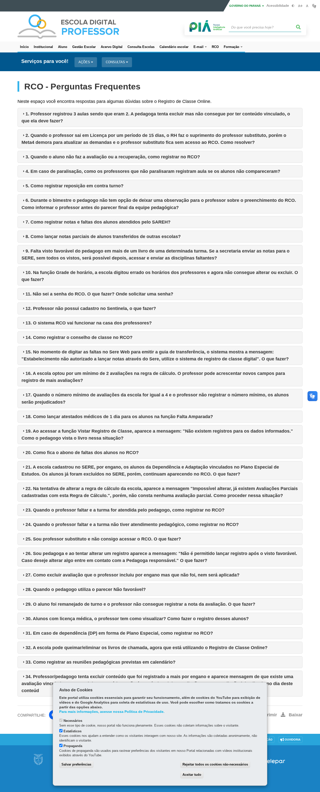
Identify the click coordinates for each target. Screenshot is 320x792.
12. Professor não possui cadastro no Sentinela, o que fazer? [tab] (91, 308)
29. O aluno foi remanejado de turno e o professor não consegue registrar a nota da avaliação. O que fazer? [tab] (140, 604)
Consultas (116, 62)
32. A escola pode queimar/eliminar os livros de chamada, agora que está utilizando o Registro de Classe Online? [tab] (147, 647)
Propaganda (73, 746)
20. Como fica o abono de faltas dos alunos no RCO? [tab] (82, 452)
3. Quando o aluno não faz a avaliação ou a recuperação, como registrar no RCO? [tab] (113, 156)
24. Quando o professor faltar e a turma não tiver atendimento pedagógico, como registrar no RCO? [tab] (132, 524)
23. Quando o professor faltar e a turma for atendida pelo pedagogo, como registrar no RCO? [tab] (125, 510)
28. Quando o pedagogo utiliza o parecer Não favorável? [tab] (86, 589)
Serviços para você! (44, 61)
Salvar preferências (76, 764)
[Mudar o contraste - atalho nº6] (293, 6)
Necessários (73, 721)
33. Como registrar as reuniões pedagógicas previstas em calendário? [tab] (101, 662)
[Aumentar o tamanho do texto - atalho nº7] (300, 6)
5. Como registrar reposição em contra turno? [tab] (75, 185)
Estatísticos (73, 731)
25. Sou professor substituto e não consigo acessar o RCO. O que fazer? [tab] (103, 538)
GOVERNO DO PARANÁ (245, 5)
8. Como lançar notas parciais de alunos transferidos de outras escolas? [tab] (103, 236)
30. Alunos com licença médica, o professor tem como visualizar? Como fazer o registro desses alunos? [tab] (137, 618)
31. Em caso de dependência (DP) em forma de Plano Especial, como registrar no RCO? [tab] (119, 633)
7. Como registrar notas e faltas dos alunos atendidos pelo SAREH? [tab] (98, 222)
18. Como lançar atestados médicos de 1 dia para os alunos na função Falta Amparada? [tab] (119, 416)
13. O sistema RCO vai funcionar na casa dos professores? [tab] (89, 322)
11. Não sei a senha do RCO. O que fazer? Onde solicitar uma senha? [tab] (99, 293)
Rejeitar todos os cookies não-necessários (215, 764)
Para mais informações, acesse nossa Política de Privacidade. (111, 712)
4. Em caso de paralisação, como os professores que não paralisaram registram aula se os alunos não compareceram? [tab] (153, 171)
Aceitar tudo (191, 775)
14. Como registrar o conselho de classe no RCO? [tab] (79, 337)
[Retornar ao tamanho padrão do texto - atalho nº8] (307, 6)
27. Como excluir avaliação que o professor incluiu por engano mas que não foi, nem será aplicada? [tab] (133, 574)
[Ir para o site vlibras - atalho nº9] (314, 6)
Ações (84, 62)
